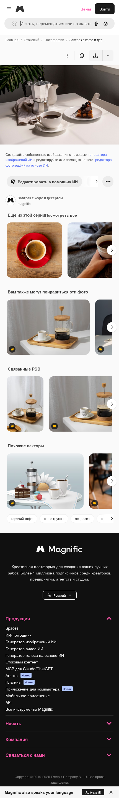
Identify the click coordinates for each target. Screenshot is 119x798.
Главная (12, 39)
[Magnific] (59, 550)
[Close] (111, 792)
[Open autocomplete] (12, 24)
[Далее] (96, 181)
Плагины (19, 682)
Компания (17, 739)
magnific (24, 203)
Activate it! (93, 792)
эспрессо (82, 518)
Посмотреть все (61, 215)
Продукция (18, 618)
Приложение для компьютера (39, 689)
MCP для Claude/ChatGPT (29, 668)
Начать (13, 723)
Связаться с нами (25, 755)
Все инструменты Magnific (29, 709)
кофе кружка (54, 518)
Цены (86, 9)
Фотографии (54, 39)
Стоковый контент (22, 662)
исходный (37, 74)
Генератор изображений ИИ (31, 641)
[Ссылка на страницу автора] (10, 200)
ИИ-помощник (18, 635)
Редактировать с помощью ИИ (48, 181)
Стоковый (31, 39)
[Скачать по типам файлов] (107, 55)
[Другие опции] (67, 55)
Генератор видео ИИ (24, 648)
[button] (60, 595)
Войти (104, 9)
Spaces (12, 628)
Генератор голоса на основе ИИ (35, 655)
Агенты (18, 675)
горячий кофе (22, 518)
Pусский (59, 595)
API (9, 702)
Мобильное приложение (28, 695)
